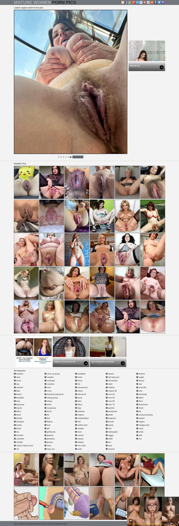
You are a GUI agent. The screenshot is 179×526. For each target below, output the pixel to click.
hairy (48, 446)
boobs (19, 425)
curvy (49, 391)
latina (79, 405)
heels (79, 377)
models (80, 428)
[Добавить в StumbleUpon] (152, 2)
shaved (111, 449)
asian (18, 381)
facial (49, 411)
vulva (140, 428)
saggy (110, 435)
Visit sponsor (78, 157)
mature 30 (112, 391)
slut (140, 384)
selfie (110, 439)
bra (17, 432)
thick (140, 401)
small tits (142, 387)
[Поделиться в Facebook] (126, 2)
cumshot (50, 384)
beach (19, 394)
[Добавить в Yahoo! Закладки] (162, 2)
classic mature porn (24, 446)
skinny (141, 381)
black (18, 415)
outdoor (111, 387)
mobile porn (82, 425)
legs (79, 408)
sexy (110, 446)
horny (79, 381)
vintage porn (143, 425)
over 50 (111, 398)
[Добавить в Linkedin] (137, 2)
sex (109, 442)
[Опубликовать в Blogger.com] (122, 2)
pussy (110, 425)
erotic (49, 405)
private (111, 422)
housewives (82, 387)
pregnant (112, 418)
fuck (48, 425)
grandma (50, 439)
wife (140, 435)
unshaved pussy (145, 415)
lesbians (81, 411)
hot (78, 384)
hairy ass (50, 449)
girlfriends (50, 432)
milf (78, 422)
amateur (19, 374)
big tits (19, 408)
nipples (80, 442)
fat (47, 415)
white (140, 432)
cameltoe (20, 439)
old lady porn (113, 377)
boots (18, 428)
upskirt (141, 418)
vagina (141, 422)
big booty (20, 405)
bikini (18, 411)
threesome (143, 405)
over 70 (111, 405)
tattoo (140, 398)
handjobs (81, 374)
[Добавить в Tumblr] (155, 2)
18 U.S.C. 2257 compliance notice (53, 524)
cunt (48, 387)
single (141, 377)
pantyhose (112, 411)
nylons (111, 374)
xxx (140, 439)
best (18, 401)
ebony (49, 401)
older (110, 384)
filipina (49, 422)
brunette (19, 435)
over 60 (111, 401)
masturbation (83, 418)
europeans (51, 408)
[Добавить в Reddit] (148, 2)
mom (79, 432)
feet (48, 418)
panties (111, 408)
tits (139, 411)
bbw (18, 391)
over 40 (111, 394)
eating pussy (52, 398)
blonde (19, 418)
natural (80, 439)
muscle (80, 435)
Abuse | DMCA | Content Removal (27, 524)
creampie (50, 381)
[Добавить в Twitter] (159, 2)
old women (113, 381)
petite (110, 415)
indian (80, 391)
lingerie (80, 415)
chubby (19, 442)
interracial (81, 394)
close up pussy (53, 374)
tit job (140, 408)
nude (79, 449)
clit (17, 449)
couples (50, 377)
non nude (81, 446)
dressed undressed (54, 394)
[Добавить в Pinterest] (144, 2)
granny (49, 442)
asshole (19, 387)
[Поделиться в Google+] (133, 2)
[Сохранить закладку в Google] (130, 2)
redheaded (113, 432)
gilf (47, 428)
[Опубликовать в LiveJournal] (141, 2)
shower (141, 374)
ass (17, 384)
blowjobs (20, 422)
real (109, 428)
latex (79, 401)
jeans (79, 398)
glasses (50, 435)
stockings (142, 394)
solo (140, 391)
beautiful (20, 398)
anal (18, 377)
